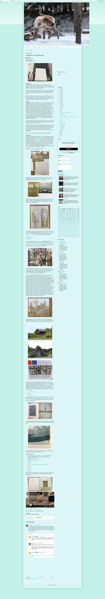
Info (25, 47)
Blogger (56, 585)
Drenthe (74, 228)
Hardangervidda (64, 223)
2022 (60, 130)
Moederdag (64, 233)
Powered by (65, 152)
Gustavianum (39, 179)
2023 (60, 131)
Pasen (68, 233)
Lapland (67, 211)
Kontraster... (61, 274)
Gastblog (59, 223)
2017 (60, 97)
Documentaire (76, 221)
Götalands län (63, 231)
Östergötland (60, 211)
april (61, 108)
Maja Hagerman (39, 241)
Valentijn (67, 235)
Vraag (70, 235)
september (62, 124)
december (61, 128)
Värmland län (70, 227)
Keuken (77, 231)
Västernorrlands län (67, 224)
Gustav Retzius (49, 232)
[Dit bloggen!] (37, 517)
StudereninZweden (66, 221)
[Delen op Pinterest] (41, 517)
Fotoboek (76, 226)
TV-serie (66, 209)
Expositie (68, 229)
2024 (60, 133)
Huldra (67, 231)
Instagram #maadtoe (31, 395)
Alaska (59, 228)
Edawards (29, 463)
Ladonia (73, 232)
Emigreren (60, 229)
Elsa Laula (29, 321)
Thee (59, 235)
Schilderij (60, 234)
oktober (61, 125)
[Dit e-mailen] (36, 517)
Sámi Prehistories (29, 237)
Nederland (60, 221)
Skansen (27, 269)
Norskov (61, 118)
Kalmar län (59, 222)
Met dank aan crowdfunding (32, 460)
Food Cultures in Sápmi (30, 236)
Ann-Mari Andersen (62, 253)
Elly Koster (33, 543)
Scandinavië (76, 223)
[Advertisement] (68, 61)
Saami (72, 225)
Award (67, 228)
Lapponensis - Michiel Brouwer (65, 112)
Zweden (59, 215)
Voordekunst (40, 117)
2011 (60, 88)
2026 (60, 136)
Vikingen (76, 219)
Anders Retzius (30, 234)
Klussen (63, 232)
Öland (75, 210)
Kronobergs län (68, 232)
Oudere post (52, 576)
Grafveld (70, 230)
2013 (60, 91)
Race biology (28, 239)
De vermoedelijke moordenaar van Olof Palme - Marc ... (69, 116)
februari (61, 105)
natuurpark (62, 236)
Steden (76, 214)
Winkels (59, 218)
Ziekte (77, 235)
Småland (59, 214)
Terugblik (74, 234)
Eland (64, 226)
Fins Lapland (77, 220)
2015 (60, 94)
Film (67, 208)
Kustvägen (69, 222)
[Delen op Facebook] (39, 517)
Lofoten (77, 232)
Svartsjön (41, 455)
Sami (32, 518)
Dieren (75, 224)
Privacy (57, 47)
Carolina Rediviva (51, 177)
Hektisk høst (61, 254)
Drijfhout (78, 228)
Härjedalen (70, 214)
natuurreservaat (76, 227)
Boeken (30, 518)
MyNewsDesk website (30, 399)
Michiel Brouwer (31, 58)
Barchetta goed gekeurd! (63, 284)
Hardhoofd (29, 471)
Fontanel (29, 465)
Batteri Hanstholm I (63, 115)
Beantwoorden (31, 532)
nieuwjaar (66, 236)
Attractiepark (63, 228)
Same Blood (42, 136)
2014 (60, 93)
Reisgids (78, 233)
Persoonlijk (71, 233)
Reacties (31, 534)
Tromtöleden (66, 199)
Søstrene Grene (68, 234)
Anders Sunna (47, 384)
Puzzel (75, 233)
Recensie (67, 225)
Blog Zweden (31, 5)
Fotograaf (59, 230)
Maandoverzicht (60, 227)
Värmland (69, 215)
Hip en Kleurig (61, 262)
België (72, 224)
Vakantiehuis (71, 217)
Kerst (65, 219)
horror (59, 236)
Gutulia (59, 231)
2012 (60, 90)
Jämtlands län (60, 219)
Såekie (39, 320)
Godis (67, 230)
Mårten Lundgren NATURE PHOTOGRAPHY (62, 272)
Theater (78, 234)
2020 (60, 101)
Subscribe (68, 149)
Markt (69, 219)
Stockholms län (74, 211)
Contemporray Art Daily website (45, 398)
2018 (60, 98)
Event (64, 229)
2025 (60, 134)
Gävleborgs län (65, 218)
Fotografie (63, 230)
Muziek (39, 47)
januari (61, 104)
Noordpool (65, 227)
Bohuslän (68, 220)
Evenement (68, 226)
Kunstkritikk (30, 394)
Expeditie (72, 226)
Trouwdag (63, 235)
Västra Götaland (75, 222)
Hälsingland (64, 215)
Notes (29, 469)
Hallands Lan (74, 216)
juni (60, 120)
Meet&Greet (59, 233)
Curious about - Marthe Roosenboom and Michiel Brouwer (38, 464)
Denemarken (74, 208)
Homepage (40, 576)
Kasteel (63, 225)
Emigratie (73, 220)
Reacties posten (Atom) (35, 578)
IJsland (69, 223)
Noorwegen (60, 209)
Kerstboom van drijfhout (68, 193)
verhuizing (76, 225)
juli (60, 121)
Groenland (73, 230)
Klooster (59, 232)
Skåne (70, 210)
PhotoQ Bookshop (38, 138)
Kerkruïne (64, 222)
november (61, 127)
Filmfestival (72, 229)
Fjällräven (76, 229)
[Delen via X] (38, 517)
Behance (29, 461)
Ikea (70, 218)
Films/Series (34, 47)
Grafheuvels (60, 216)
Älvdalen (72, 236)
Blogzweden (34, 536)
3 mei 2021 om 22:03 (41, 536)
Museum (64, 214)
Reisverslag (67, 216)
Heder (61, 111)
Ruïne (72, 223)
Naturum (59, 220)
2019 (60, 100)
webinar (37, 140)
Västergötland (60, 224)
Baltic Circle (30, 390)
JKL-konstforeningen (31, 391)
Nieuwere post (28, 576)
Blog (29, 47)
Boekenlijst (45, 47)
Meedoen (60, 263)
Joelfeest (71, 231)
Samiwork (29, 467)
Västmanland (75, 215)
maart (61, 107)
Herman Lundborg (29, 233)
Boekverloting (60, 226)
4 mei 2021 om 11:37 (41, 552)
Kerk (72, 209)
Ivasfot (29, 468)
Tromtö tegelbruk (66, 187)
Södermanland (75, 218)
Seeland (63, 234)
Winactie (74, 235)
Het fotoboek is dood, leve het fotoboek (35, 459)
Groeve (77, 230)
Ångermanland (76, 236)
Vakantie (64, 220)
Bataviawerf (70, 228)
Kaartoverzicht (51, 47)
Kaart (74, 231)
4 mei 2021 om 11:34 (39, 543)
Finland (76, 217)
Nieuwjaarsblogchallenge (62, 217)
